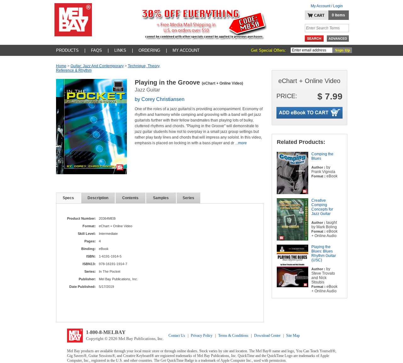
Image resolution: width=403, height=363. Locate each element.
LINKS (120, 50)
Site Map (293, 335)
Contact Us (176, 335)
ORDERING (149, 50)
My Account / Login (327, 6)
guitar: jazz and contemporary (97, 66)
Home (61, 66)
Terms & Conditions (233, 335)
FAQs (96, 50)
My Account (186, 50)
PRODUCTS (67, 50)
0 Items (338, 15)
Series (188, 198)
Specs (68, 198)
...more (241, 143)
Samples (161, 198)
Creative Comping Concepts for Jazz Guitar (322, 207)
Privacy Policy (202, 335)
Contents (130, 198)
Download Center (267, 335)
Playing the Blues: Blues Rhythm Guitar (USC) (323, 253)
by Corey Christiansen (159, 99)
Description (98, 198)
